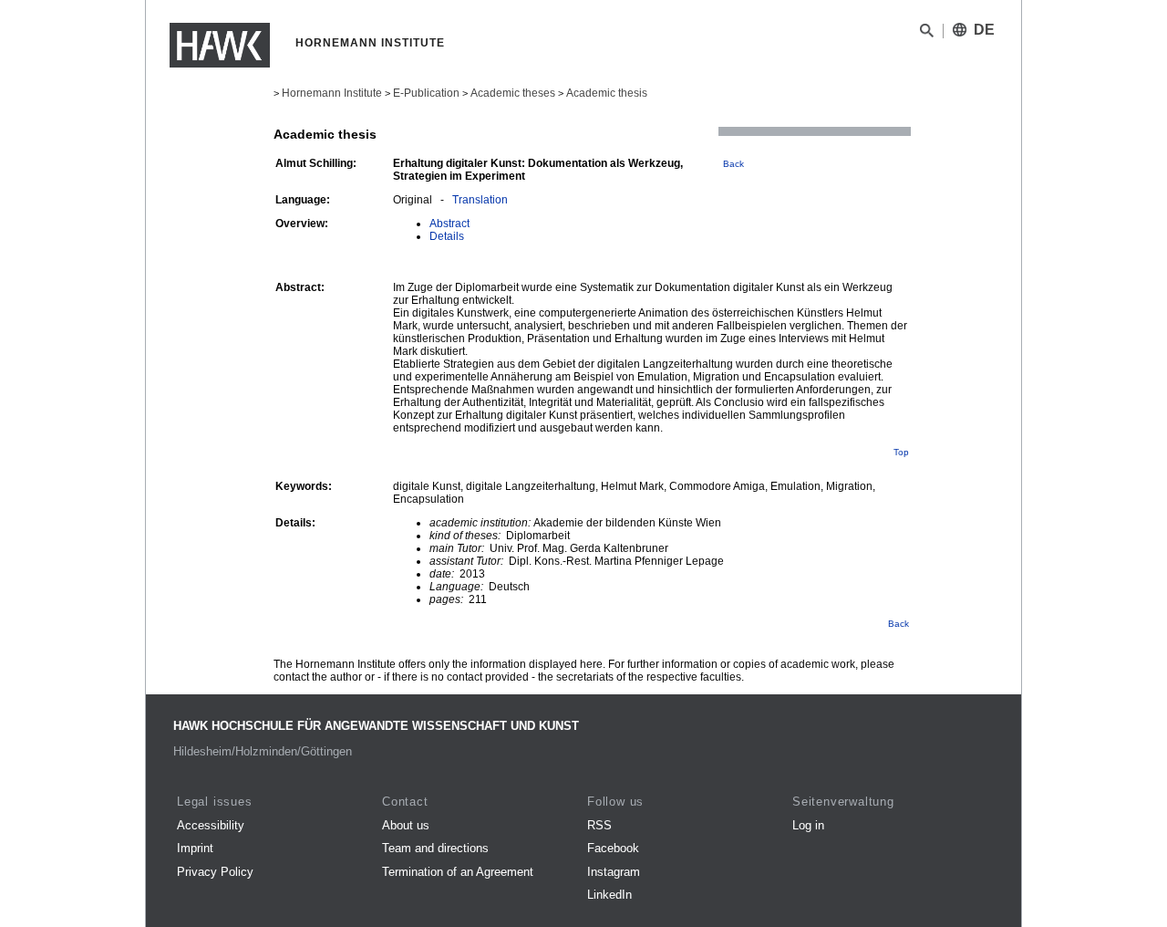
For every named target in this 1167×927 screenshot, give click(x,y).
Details (446, 236)
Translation (480, 199)
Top (901, 452)
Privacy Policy (215, 872)
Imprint (195, 848)
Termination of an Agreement (457, 872)
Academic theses (512, 93)
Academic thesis (606, 93)
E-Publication (426, 93)
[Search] (927, 33)
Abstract (449, 223)
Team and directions (435, 848)
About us (405, 825)
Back (733, 164)
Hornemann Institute (332, 93)
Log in (808, 825)
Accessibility (210, 825)
